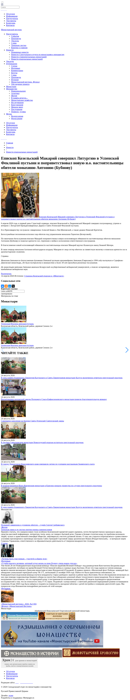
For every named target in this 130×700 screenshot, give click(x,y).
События (15, 36)
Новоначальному (18, 91)
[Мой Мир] (9, 286)
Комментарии (17, 70)
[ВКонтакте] (2, 286)
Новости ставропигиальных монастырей (29, 57)
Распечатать (6, 274)
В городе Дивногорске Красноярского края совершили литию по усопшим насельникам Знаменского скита (48, 464)
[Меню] (2, 5)
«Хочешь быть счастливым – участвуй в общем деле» (24, 559)
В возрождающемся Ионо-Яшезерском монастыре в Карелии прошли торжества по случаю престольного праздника (51, 486)
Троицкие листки (18, 45)
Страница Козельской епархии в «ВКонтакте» (44, 276)
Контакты (10, 25)
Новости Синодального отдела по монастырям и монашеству (37, 54)
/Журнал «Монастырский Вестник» (16, 606)
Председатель (12, 18)
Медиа (9, 114)
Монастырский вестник (11, 30)
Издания (15, 80)
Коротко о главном (19, 48)
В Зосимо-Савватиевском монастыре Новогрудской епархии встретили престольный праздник (42, 442)
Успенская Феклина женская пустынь (17, 324)
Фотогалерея (16, 118)
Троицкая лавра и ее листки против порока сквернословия (26, 529)
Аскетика (15, 93)
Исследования (17, 102)
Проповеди (16, 38)
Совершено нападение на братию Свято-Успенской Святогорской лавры (32, 421)
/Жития (4, 527)
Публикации (11, 64)
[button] (127, 350)
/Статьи (4, 543)
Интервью (15, 68)
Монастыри (11, 86)
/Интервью (5, 561)
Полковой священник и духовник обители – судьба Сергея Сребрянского (32, 525)
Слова (14, 43)
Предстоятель (12, 34)
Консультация (17, 105)
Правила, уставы (18, 112)
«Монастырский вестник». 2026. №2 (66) (19, 604)
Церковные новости (20, 52)
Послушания (16, 109)
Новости (10, 50)
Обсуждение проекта (20, 84)
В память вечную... (19, 98)
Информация (11, 16)
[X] (13, 286)
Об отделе (10, 14)
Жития (14, 96)
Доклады (15, 41)
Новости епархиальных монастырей (27, 59)
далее (11, 695)
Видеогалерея (17, 116)
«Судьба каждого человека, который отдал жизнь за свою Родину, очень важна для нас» (39, 563)
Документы (11, 21)
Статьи (14, 66)
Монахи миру (17, 107)
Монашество (11, 89)
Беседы (14, 73)
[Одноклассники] (6, 286)
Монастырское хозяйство (22, 100)
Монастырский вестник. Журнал (25, 82)
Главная (9, 143)
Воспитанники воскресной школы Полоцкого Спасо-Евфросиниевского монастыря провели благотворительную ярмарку (54, 399)
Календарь (10, 23)
